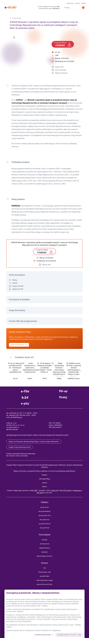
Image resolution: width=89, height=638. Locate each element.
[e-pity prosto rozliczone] (25, 403)
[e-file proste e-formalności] (25, 391)
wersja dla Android (44, 524)
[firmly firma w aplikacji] (63, 397)
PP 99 (44, 378)
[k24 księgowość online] (25, 397)
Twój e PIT (55, 490)
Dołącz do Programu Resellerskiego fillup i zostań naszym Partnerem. (34, 441)
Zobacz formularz (61, 73)
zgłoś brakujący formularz (44, 556)
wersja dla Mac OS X (44, 515)
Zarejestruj (70, 3)
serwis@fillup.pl (16, 417)
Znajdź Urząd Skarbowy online (20, 447)
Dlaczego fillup (44, 479)
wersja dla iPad (44, 528)
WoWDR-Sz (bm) (73, 378)
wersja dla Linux (44, 520)
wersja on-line (44, 507)
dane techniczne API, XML (44, 584)
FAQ (44, 568)
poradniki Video (44, 576)
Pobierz (44, 475)
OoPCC (29, 378)
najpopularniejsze (44, 548)
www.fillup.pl (70, 471)
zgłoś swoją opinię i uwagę (45, 580)
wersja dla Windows (44, 511)
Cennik (44, 483)
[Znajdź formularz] (83, 7)
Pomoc (44, 487)
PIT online (67, 490)
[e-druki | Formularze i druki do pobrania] (10, 7)
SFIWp (59, 378)
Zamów (83, 3)
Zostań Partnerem (17, 345)
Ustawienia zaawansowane (43, 635)
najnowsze (44, 552)
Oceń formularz (60, 70)
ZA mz (15, 378)
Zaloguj (77, 3)
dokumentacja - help (44, 572)
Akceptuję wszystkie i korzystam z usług (69, 635)
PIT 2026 (34, 490)
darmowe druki (44, 544)
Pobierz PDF (59, 67)
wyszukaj (44, 540)
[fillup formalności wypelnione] (63, 391)
